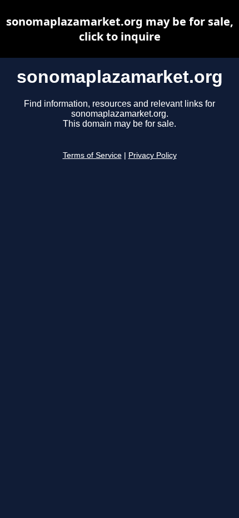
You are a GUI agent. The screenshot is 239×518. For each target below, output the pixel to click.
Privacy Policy (152, 155)
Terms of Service (92, 155)
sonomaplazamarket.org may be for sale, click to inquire (119, 29)
